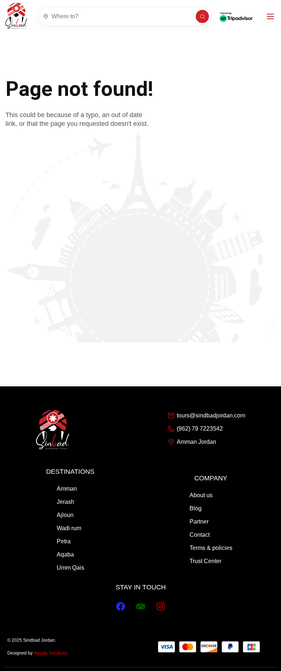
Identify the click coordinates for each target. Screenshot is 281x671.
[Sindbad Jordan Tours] (16, 16)
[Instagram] (160, 606)
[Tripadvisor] (140, 606)
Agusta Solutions (50, 653)
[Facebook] (120, 606)
